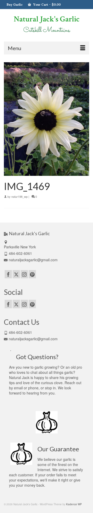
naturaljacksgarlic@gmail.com (33, 259)
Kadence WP (74, 504)
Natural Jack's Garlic (47, 19)
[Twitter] (16, 274)
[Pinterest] (32, 274)
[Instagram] (24, 274)
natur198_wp (19, 196)
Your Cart (46, 4)
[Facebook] (8, 274)
